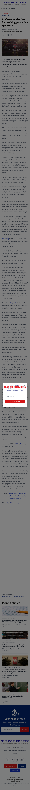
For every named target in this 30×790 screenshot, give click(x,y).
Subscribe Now (15, 401)
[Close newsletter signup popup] (24, 385)
